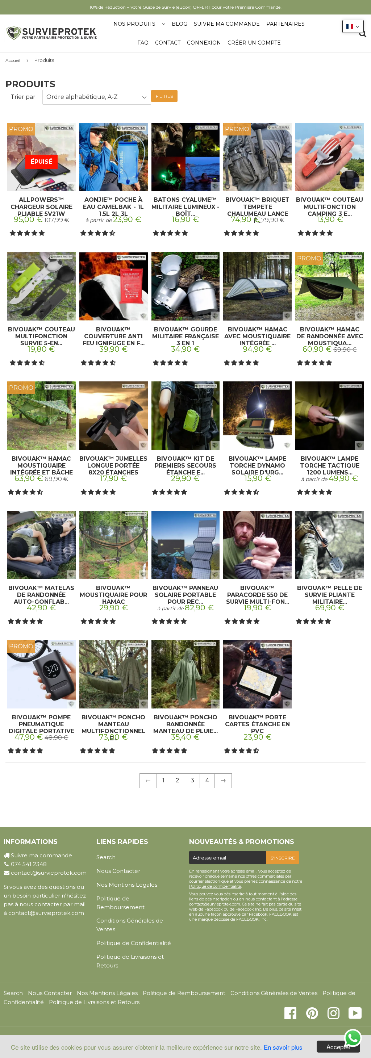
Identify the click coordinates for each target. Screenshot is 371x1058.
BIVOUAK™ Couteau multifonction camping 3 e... (329, 206)
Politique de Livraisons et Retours (130, 961)
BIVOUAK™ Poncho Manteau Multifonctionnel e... (113, 728)
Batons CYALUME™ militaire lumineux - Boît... (185, 206)
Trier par (23, 96)
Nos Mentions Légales (126, 884)
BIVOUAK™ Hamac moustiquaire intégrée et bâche (41, 465)
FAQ (143, 42)
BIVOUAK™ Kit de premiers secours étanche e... (185, 465)
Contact (167, 42)
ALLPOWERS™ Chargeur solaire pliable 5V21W (41, 206)
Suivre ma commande (41, 855)
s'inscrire (283, 858)
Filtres (164, 96)
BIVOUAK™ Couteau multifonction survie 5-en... (41, 336)
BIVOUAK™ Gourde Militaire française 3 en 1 (185, 336)
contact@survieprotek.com (49, 872)
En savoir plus (283, 1046)
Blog (179, 24)
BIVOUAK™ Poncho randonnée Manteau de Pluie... (185, 724)
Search (106, 857)
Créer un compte (254, 42)
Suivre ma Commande (227, 24)
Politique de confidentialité (215, 886)
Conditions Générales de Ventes (129, 925)
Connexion (204, 42)
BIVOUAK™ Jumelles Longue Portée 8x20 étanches (113, 465)
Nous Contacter (118, 870)
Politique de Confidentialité (133, 943)
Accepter (338, 1046)
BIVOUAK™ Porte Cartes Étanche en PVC (257, 724)
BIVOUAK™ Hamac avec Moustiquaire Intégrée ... (257, 336)
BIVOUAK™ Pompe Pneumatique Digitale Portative (41, 724)
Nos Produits (134, 24)
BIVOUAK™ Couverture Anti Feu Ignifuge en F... (114, 336)
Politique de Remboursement (120, 903)
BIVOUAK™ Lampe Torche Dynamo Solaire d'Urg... (257, 465)
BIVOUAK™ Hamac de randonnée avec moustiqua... (329, 336)
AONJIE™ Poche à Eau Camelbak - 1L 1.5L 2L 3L (113, 206)
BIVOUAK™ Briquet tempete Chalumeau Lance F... (257, 210)
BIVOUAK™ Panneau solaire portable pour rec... (185, 595)
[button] (28, 233)
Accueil (12, 60)
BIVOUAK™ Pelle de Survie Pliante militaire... (329, 595)
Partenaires (285, 24)
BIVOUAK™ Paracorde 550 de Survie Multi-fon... (257, 595)
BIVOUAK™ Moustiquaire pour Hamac (113, 595)
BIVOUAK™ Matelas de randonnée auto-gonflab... (41, 595)
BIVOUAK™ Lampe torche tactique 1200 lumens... (329, 465)
